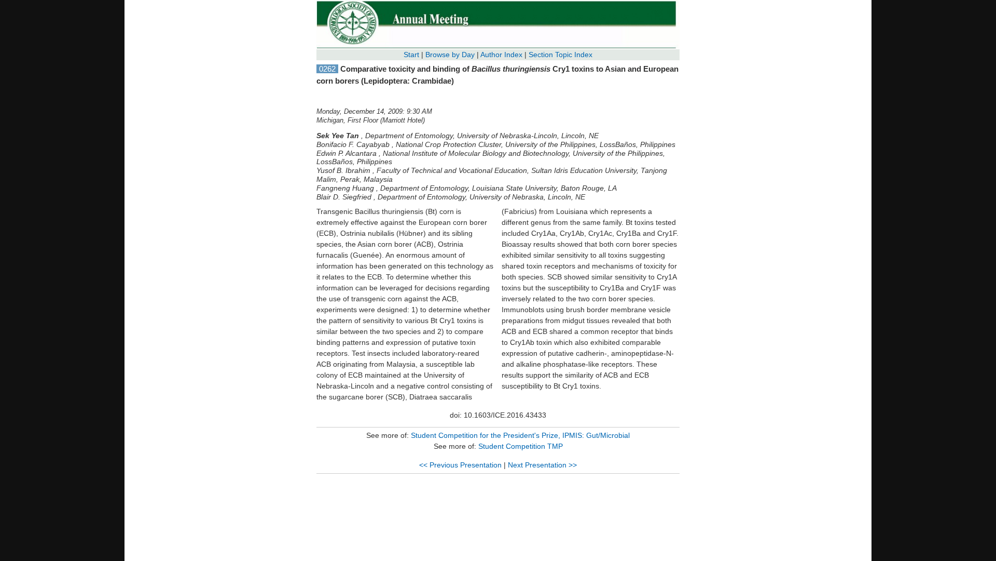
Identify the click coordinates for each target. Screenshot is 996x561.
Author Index (501, 54)
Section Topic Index (560, 54)
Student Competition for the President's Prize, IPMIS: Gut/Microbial (520, 435)
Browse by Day (450, 54)
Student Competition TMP (520, 446)
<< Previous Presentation (460, 465)
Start (411, 54)
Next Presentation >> (542, 465)
